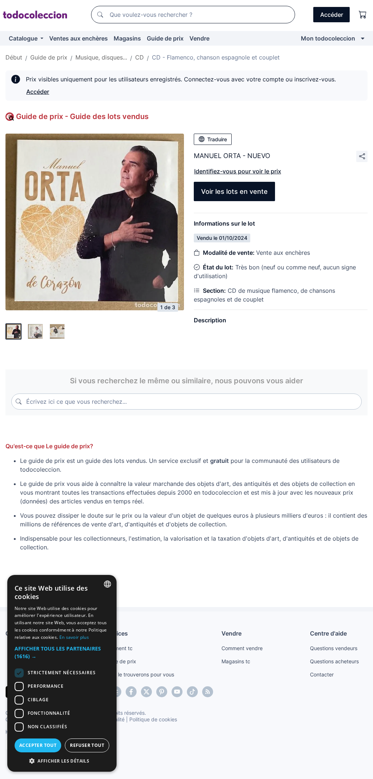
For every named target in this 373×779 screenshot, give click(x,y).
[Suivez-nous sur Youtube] (177, 691)
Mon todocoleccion (328, 38)
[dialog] (62, 673)
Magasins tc (235, 661)
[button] (62, 652)
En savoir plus (74, 637)
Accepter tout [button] (37, 745)
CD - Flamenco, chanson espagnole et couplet (216, 57)
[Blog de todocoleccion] (207, 691)
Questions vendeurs (333, 648)
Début (13, 57)
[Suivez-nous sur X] (146, 691)
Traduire (217, 139)
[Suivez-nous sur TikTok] (192, 691)
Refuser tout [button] (87, 745)
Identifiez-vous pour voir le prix (237, 171)
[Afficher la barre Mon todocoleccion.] (362, 38)
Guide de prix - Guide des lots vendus (82, 116)
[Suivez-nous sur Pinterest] (161, 691)
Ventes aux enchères (78, 38)
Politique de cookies (153, 719)
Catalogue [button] (24, 38)
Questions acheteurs (334, 661)
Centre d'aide (328, 633)
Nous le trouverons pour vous (139, 674)
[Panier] (362, 14)
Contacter (322, 674)
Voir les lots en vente (234, 191)
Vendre (199, 38)
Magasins (127, 38)
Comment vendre (242, 648)
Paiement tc (118, 648)
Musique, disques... (101, 57)
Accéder (37, 91)
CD (139, 57)
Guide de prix (165, 38)
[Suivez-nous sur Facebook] (131, 691)
